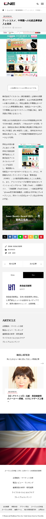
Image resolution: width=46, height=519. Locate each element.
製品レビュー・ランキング (12, 330)
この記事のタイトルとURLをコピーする (23, 88)
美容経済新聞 (17, 246)
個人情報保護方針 (30, 509)
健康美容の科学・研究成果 (12, 334)
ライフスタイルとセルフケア (13, 338)
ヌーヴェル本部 (7, 509)
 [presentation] (42, 363)
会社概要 (6, 507)
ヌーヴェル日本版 (37, 507)
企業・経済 (11, 253)
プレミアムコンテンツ (11, 342)
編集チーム (18, 509)
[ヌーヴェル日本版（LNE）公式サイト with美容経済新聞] (9, 3)
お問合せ (41, 509)
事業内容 (14, 507)
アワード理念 (24, 507)
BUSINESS (11, 250)
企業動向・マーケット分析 (12, 326)
